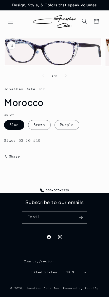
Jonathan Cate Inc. (43, 288)
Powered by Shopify (80, 288)
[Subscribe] (81, 217)
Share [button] (14, 156)
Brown (39, 125)
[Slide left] (43, 75)
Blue (14, 125)
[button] (10, 21)
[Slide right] (65, 75)
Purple (67, 125)
